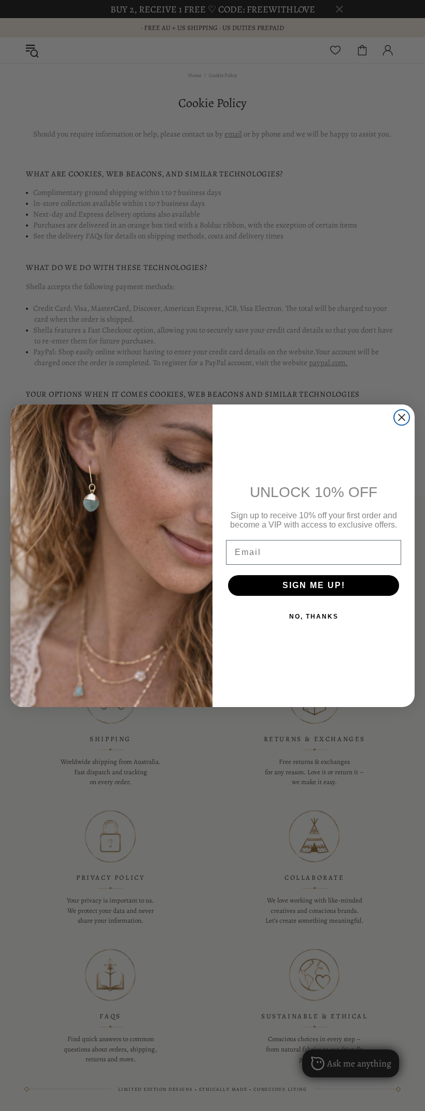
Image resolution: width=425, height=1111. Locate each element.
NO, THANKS (313, 616)
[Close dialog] (401, 417)
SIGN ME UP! (313, 585)
